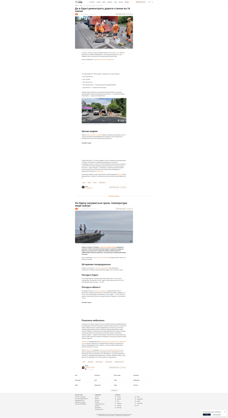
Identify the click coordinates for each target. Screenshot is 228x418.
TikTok (138, 397)
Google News (140, 399)
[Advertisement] (103, 67)
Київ (96, 380)
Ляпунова (120, 174)
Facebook (119, 405)
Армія (103, 2)
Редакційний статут (79, 400)
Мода (76, 385)
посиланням (104, 257)
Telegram (119, 399)
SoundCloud (139, 403)
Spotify (138, 401)
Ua (148, 2)
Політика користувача (80, 396)
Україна (92, 2)
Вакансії (97, 398)
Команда (97, 405)
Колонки (121, 2)
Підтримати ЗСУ (141, 2)
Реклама (97, 402)
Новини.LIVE (99, 171)
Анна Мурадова (89, 188)
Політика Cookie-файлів (80, 404)
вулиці (95, 182)
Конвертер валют (99, 409)
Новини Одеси (102, 182)
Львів (115, 380)
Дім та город (117, 375)
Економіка (109, 2)
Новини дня (98, 385)
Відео (127, 2)
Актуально (97, 375)
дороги (89, 182)
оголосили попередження (101, 268)
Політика (135, 385)
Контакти (97, 400)
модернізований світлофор (93, 135)
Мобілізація (136, 380)
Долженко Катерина (90, 367)
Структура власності (99, 404)
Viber (118, 401)
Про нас (97, 396)
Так (207, 414)
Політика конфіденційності (81, 398)
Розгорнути (114, 390)
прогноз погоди (108, 361)
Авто (76, 375)
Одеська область (99, 361)
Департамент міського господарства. (103, 59)
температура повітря (119, 361)
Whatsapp (119, 407)
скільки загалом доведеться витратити (110, 350)
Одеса (81, 5)
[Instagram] (85, 369)
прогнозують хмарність (99, 291)
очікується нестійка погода (107, 247)
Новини (99, 2)
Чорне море (90, 361)
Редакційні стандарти (80, 402)
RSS (137, 405)
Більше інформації (217, 414)
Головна (76, 5)
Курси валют (98, 407)
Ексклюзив (78, 380)
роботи (117, 52)
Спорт (115, 2)
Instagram (119, 403)
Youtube (119, 397)
